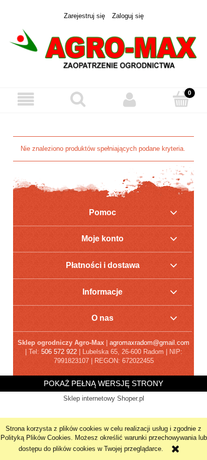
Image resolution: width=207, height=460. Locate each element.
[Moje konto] (129, 100)
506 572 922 (59, 351)
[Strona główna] (103, 48)
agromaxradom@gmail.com (149, 342)
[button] (26, 100)
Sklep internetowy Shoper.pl (103, 398)
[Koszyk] (181, 99)
